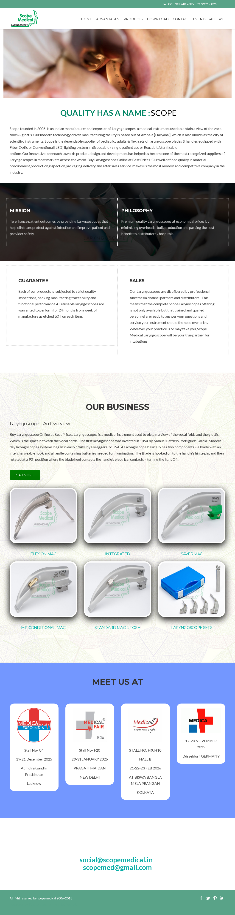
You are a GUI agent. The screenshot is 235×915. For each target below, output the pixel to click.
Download (158, 19)
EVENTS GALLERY (208, 19)
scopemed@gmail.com (117, 867)
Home (86, 19)
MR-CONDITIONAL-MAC (43, 627)
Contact (181, 19)
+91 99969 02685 (207, 4)
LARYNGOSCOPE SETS (191, 627)
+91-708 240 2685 (181, 4)
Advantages (107, 19)
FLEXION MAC (43, 554)
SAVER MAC (191, 554)
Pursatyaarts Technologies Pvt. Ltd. (53, 904)
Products (133, 19)
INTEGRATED (117, 554)
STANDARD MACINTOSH (117, 627)
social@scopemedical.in (116, 859)
